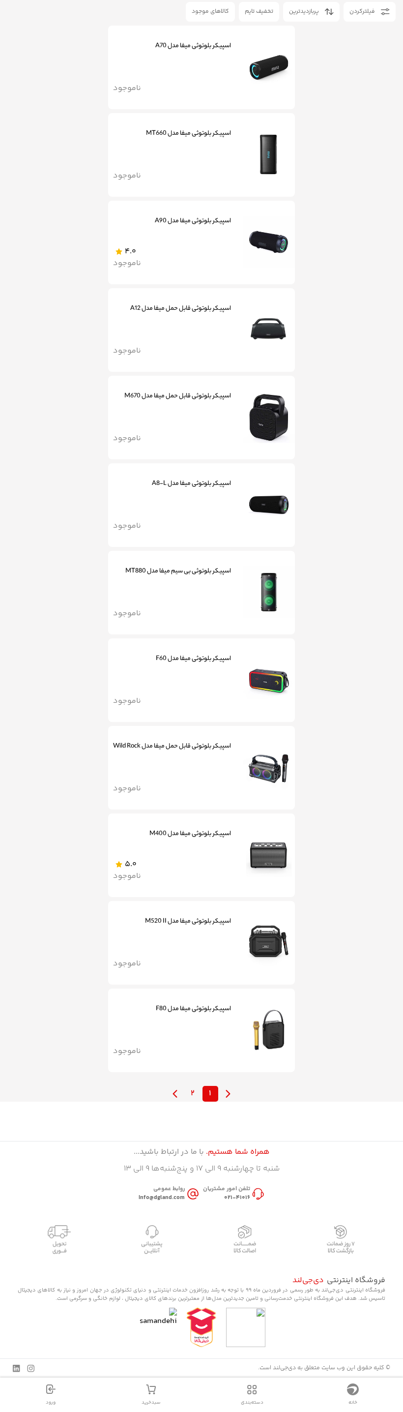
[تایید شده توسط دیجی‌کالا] (201, 1327)
